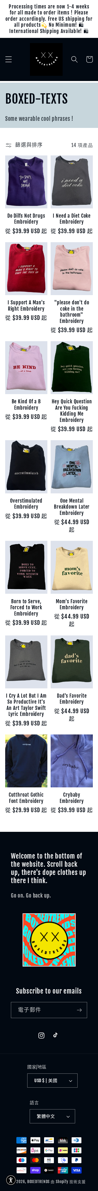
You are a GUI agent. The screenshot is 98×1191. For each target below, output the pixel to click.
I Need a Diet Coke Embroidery (72, 219)
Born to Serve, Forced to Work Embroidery (26, 607)
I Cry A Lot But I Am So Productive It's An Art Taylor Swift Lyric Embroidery (26, 705)
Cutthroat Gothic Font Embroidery (26, 798)
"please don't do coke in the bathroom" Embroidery (71, 311)
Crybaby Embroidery (72, 798)
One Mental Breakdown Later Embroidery (72, 507)
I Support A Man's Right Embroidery (26, 305)
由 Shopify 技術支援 (68, 1181)
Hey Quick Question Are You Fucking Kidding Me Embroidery (72, 410)
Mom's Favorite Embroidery (72, 604)
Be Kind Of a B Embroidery (26, 404)
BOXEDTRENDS (38, 1181)
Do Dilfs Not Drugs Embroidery (26, 219)
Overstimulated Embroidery (26, 504)
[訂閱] (79, 1010)
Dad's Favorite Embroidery (72, 699)
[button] (8, 59)
